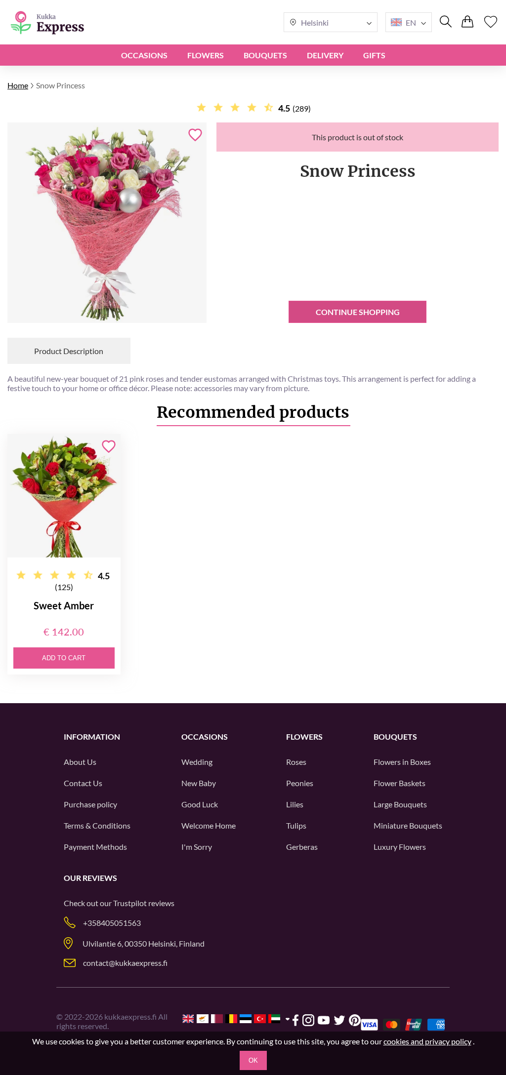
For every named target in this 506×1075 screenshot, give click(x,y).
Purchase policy (90, 804)
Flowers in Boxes (402, 761)
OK (253, 1060)
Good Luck (199, 804)
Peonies (299, 783)
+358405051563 (112, 922)
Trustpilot (130, 903)
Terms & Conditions (97, 825)
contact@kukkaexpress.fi (125, 962)
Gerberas (302, 846)
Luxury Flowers (400, 846)
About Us (80, 761)
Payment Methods (95, 846)
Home (17, 85)
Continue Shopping (358, 312)
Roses (296, 761)
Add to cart (63, 658)
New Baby (198, 783)
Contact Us (83, 783)
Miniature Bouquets (408, 825)
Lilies (294, 804)
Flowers (205, 55)
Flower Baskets (399, 783)
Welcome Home (208, 825)
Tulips (296, 825)
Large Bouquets (400, 804)
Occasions (144, 55)
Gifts (374, 55)
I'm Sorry (196, 846)
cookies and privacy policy (427, 1041)
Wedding (196, 761)
